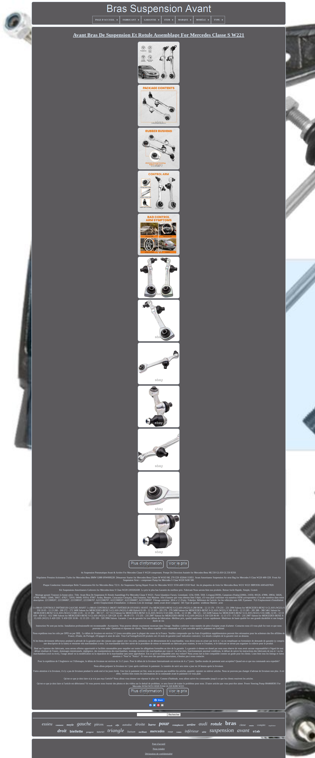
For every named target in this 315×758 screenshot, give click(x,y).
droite (140, 724)
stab (256, 731)
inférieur (192, 731)
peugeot (90, 732)
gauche (84, 723)
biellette (76, 731)
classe (243, 725)
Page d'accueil (158, 744)
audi (203, 723)
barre (152, 724)
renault (109, 725)
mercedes (157, 731)
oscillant (143, 732)
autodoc (127, 724)
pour (164, 723)
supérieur (272, 725)
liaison (131, 731)
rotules (251, 725)
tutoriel (100, 731)
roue (170, 731)
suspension (222, 730)
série (204, 732)
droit (61, 730)
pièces (99, 724)
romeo (178, 732)
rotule (216, 723)
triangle (115, 730)
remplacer (178, 725)
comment (59, 725)
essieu (47, 724)
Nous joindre (159, 749)
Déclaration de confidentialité (158, 754)
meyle (70, 724)
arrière (191, 724)
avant (243, 730)
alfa (117, 725)
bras (230, 723)
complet (261, 725)
